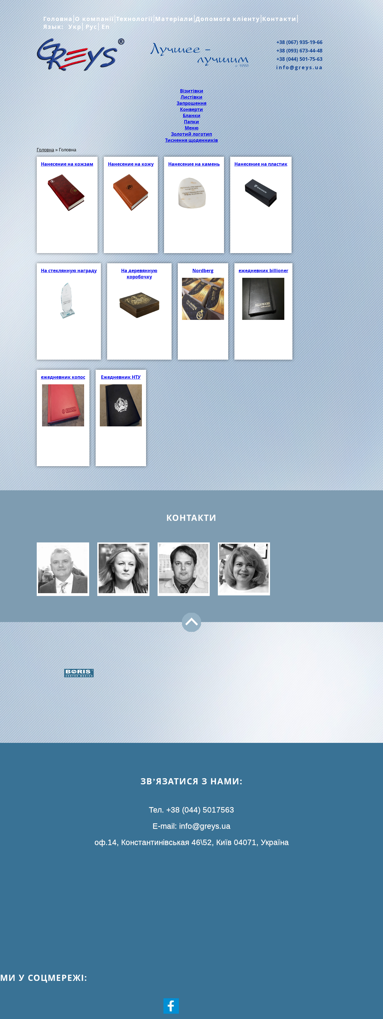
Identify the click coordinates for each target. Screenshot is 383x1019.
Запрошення (191, 103)
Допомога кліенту (227, 19)
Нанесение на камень (194, 164)
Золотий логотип (191, 134)
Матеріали (174, 19)
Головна (58, 19)
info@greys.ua (299, 67)
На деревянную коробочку (139, 273)
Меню (192, 128)
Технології (134, 19)
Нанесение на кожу (131, 164)
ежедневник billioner (263, 270)
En (105, 27)
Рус (90, 27)
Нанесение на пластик (260, 164)
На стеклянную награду (69, 270)
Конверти (191, 109)
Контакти (279, 19)
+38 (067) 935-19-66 (299, 42)
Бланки (191, 115)
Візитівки (191, 91)
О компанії (94, 19)
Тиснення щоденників (191, 140)
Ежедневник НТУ (120, 377)
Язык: (54, 27)
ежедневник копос (63, 377)
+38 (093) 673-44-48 (299, 50)
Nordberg (202, 270)
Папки (191, 122)
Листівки (191, 97)
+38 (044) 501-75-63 (299, 59)
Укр (73, 27)
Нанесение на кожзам (67, 164)
